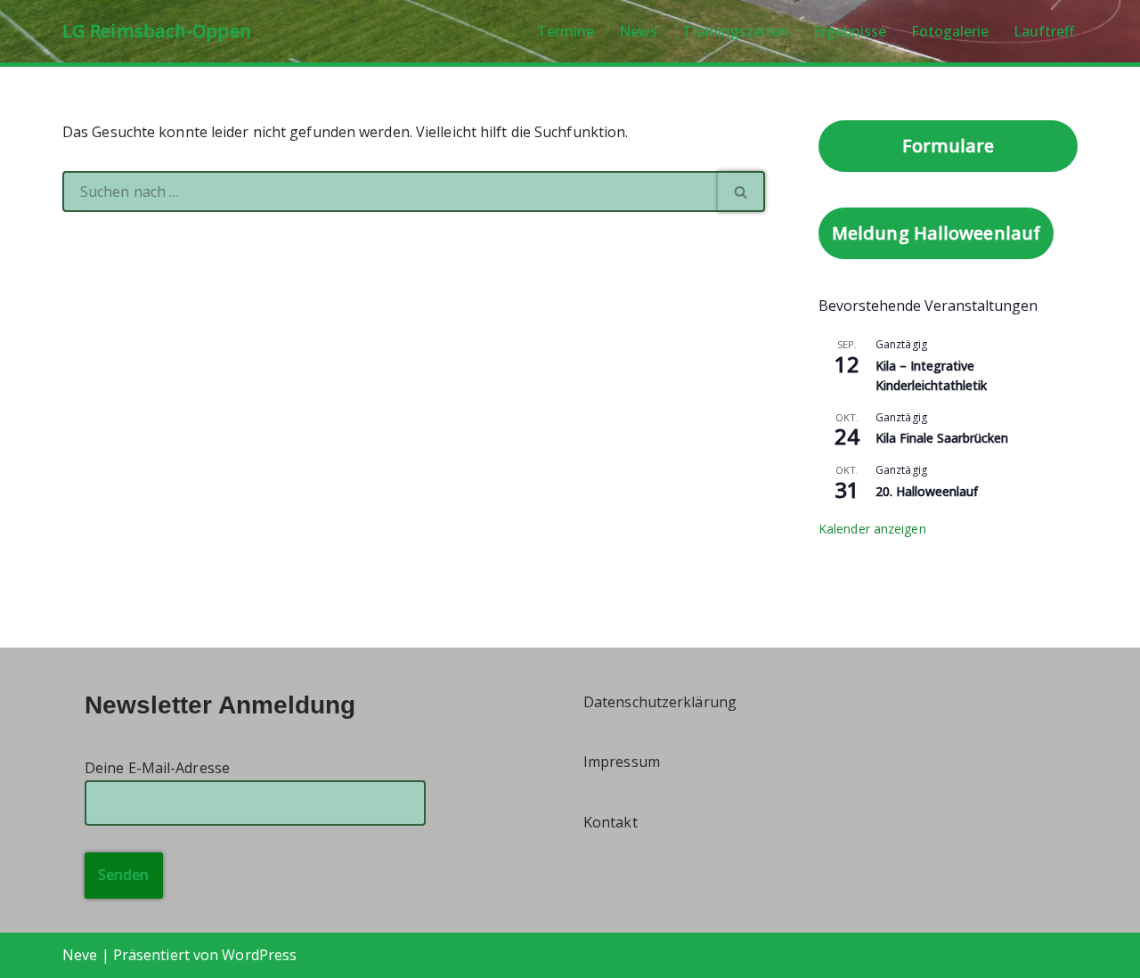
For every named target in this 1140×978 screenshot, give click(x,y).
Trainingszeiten (735, 31)
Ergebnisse (849, 31)
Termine (565, 31)
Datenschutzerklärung (660, 702)
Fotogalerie (950, 31)
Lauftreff (1044, 31)
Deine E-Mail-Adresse (157, 768)
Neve (79, 955)
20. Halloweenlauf (926, 491)
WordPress (259, 955)
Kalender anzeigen (872, 528)
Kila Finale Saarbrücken (941, 437)
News (638, 31)
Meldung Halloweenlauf (936, 233)
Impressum (621, 761)
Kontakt (610, 822)
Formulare (948, 146)
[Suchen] (741, 191)
